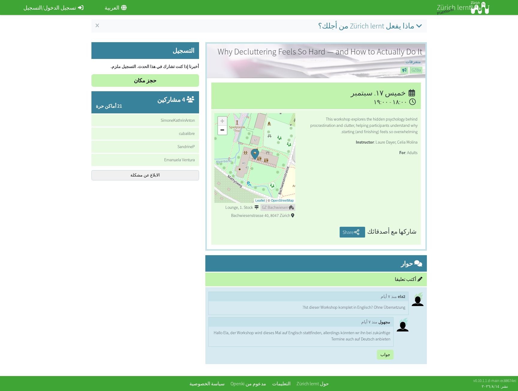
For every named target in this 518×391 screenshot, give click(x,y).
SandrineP (186, 146)
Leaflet (260, 200)
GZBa (416, 70)
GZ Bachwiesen (275, 207)
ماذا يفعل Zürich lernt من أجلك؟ (366, 26)
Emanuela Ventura (179, 159)
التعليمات (281, 384)
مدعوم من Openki (248, 384)
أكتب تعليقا (405, 279)
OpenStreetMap (282, 200)
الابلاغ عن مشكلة (145, 175)
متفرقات (413, 61)
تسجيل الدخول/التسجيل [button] (49, 7)
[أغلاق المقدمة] (97, 25)
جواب (385, 354)
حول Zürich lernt (312, 384)
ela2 (401, 296)
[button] (255, 158)
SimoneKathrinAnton (178, 120)
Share (348, 232)
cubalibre (187, 133)
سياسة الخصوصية (207, 384)
